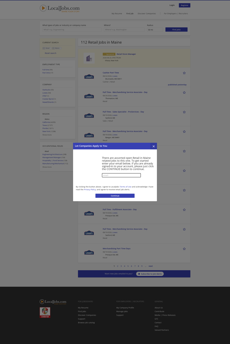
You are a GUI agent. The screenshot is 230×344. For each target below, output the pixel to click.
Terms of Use (125, 186)
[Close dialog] (153, 146)
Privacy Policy (90, 189)
